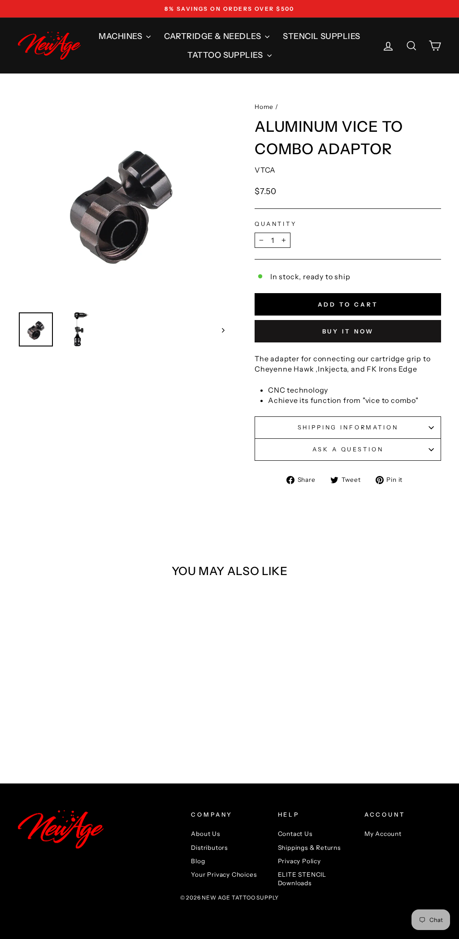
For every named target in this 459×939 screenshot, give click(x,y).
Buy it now (348, 331)
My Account (383, 833)
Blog (198, 861)
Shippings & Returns (309, 847)
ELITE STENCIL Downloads (302, 879)
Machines (121, 36)
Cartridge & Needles (213, 36)
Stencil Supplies (321, 36)
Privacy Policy (299, 861)
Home (264, 106)
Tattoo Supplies (225, 55)
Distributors (209, 847)
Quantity (276, 224)
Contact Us (295, 833)
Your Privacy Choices (223, 874)
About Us (205, 833)
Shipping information (348, 427)
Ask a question (348, 449)
